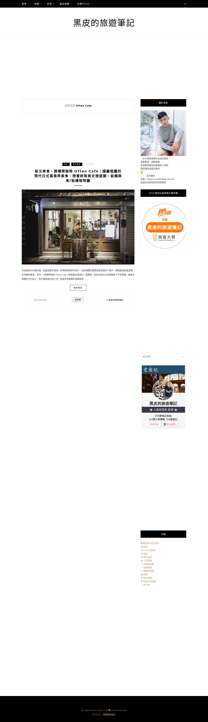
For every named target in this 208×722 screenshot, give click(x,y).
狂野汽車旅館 (149, 581)
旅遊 (36, 3)
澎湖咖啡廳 (148, 564)
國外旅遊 (147, 557)
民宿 (49, 3)
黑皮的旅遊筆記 (104, 23)
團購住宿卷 (148, 571)
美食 (24, 3)
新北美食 (76, 164)
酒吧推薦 (147, 567)
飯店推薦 (64, 3)
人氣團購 (147, 560)
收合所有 (155, 543)
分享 (76, 300)
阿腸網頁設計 (109, 714)
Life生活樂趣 (149, 550)
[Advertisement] (104, 68)
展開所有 (145, 543)
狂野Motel (83, 3)
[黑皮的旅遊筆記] (163, 155)
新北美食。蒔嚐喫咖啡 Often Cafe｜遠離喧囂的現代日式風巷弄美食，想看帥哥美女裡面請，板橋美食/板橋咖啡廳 (78, 176)
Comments (40, 300)
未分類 (146, 584)
